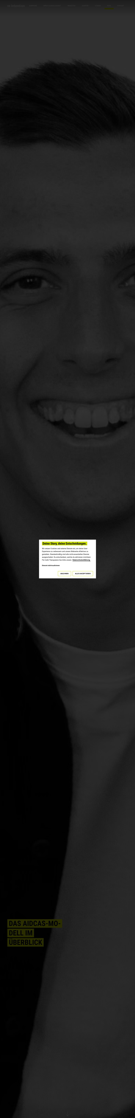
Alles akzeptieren (83, 573)
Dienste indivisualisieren (51, 565)
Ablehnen (64, 573)
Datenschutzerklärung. (81, 560)
